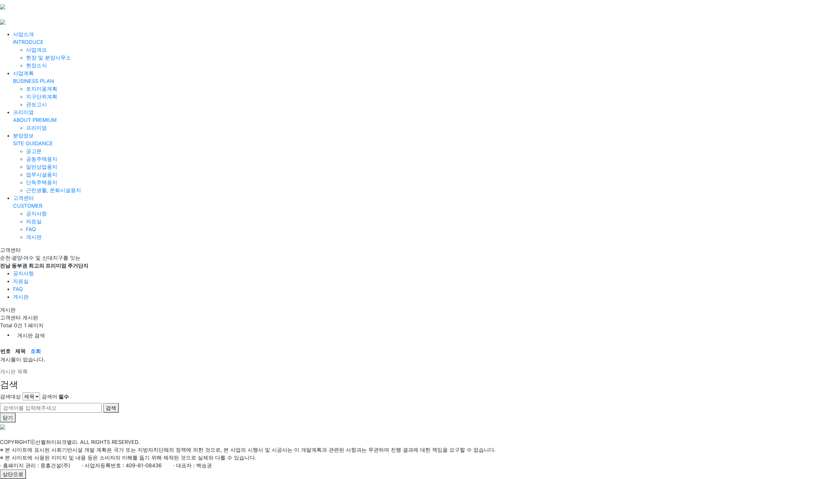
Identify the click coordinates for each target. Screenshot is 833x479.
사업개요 (36, 49)
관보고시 (36, 104)
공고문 (34, 151)
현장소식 (36, 65)
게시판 (34, 237)
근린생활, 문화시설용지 (53, 190)
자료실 (34, 221)
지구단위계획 (41, 96)
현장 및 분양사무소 (48, 57)
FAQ (31, 229)
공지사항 (36, 213)
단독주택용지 (41, 182)
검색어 (55, 396)
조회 (36, 351)
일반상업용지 (41, 166)
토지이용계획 (41, 88)
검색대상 (10, 396)
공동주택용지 (41, 159)
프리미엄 (36, 127)
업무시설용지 (41, 174)
